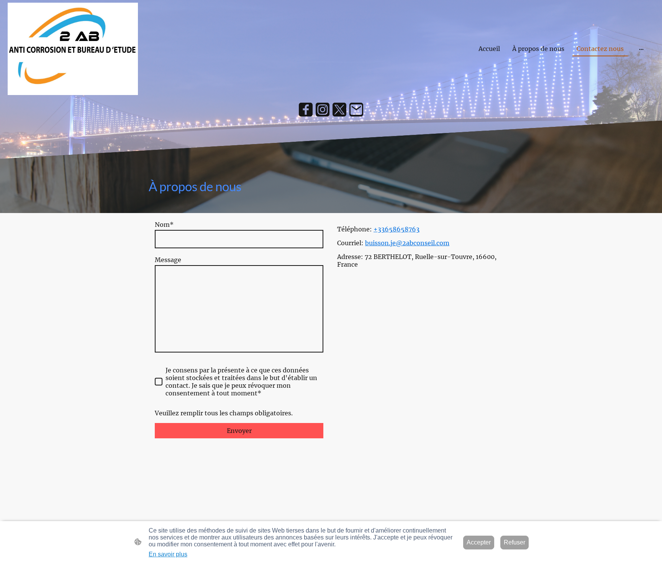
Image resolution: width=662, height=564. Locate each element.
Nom (164, 224)
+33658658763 (396, 229)
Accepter (479, 542)
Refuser (514, 542)
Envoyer (239, 430)
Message (168, 260)
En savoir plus (168, 554)
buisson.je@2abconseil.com (407, 243)
